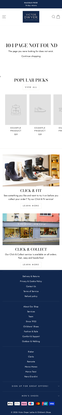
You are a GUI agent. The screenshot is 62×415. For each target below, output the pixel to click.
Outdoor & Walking (31, 341)
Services (31, 311)
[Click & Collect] (31, 229)
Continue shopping (31, 56)
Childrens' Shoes (31, 326)
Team (31, 316)
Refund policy (31, 296)
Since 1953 (31, 321)
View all (31, 87)
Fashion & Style (31, 331)
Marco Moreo (31, 366)
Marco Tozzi (30, 371)
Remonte (31, 361)
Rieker (31, 351)
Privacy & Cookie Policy (31, 281)
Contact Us (31, 286)
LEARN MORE (31, 205)
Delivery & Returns (31, 276)
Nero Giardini (31, 376)
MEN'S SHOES (30, 395)
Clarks (31, 356)
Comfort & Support (31, 336)
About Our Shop (30, 306)
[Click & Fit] (31, 170)
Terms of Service (31, 291)
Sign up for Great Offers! (30, 386)
